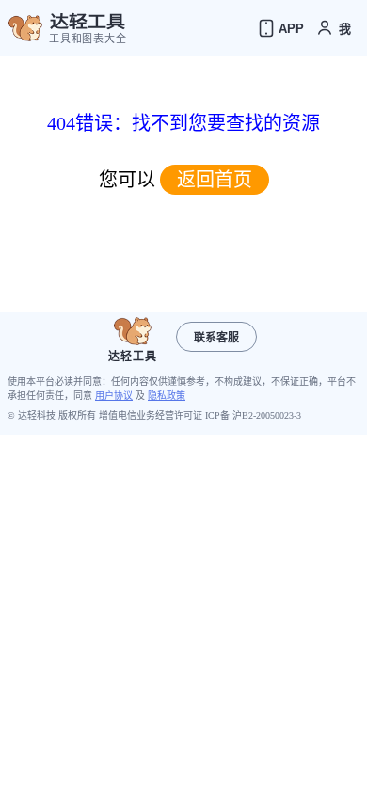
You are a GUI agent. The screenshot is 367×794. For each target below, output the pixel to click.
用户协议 (114, 395)
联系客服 (216, 337)
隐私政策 (166, 395)
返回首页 (214, 179)
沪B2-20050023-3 (266, 415)
